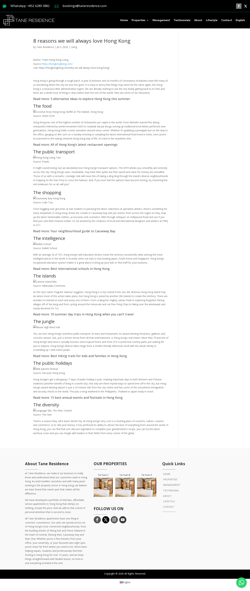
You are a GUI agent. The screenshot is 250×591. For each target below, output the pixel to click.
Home (124, 20)
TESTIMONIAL (171, 490)
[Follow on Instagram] (114, 519)
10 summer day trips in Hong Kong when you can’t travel (92, 314)
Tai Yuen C (103, 475)
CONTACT (168, 506)
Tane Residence (45, 47)
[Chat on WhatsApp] (241, 582)
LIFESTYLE (169, 501)
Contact (226, 20)
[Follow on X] (245, 6)
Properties (138, 20)
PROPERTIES (170, 479)
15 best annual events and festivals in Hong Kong (87, 397)
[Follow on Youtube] (122, 519)
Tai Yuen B (125, 475)
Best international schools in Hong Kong (80, 269)
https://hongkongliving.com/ (57, 63)
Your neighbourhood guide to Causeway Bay (83, 231)
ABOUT (167, 495)
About (198, 20)
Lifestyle (212, 20)
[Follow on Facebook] (238, 6)
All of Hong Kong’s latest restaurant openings (84, 144)
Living (74, 47)
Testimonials (182, 20)
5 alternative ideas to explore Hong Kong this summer (90, 99)
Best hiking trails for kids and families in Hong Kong (89, 356)
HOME (166, 474)
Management (161, 20)
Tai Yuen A (146, 475)
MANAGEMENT (171, 484)
